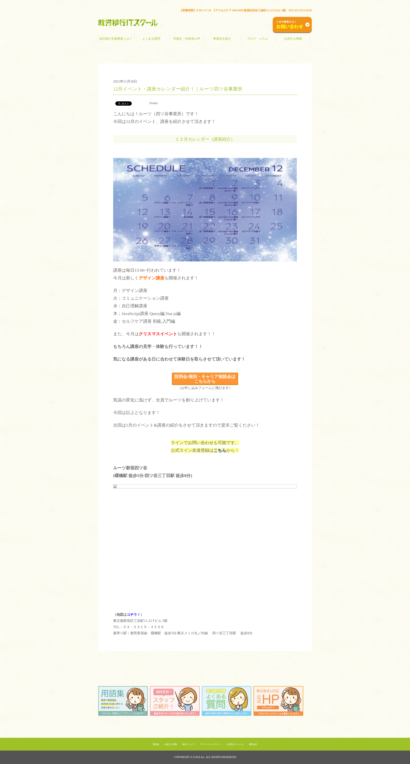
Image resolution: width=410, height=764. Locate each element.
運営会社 (253, 744)
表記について (188, 744)
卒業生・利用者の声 (186, 38)
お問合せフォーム (235, 744)
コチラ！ (134, 614)
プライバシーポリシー (210, 744)
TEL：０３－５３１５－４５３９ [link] (138, 627)
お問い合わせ (305, 12)
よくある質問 (151, 38)
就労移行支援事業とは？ (115, 38)
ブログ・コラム (257, 38)
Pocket (153, 103)
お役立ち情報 (293, 38)
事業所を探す (222, 38)
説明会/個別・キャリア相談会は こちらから (205, 378)
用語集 (156, 744)
